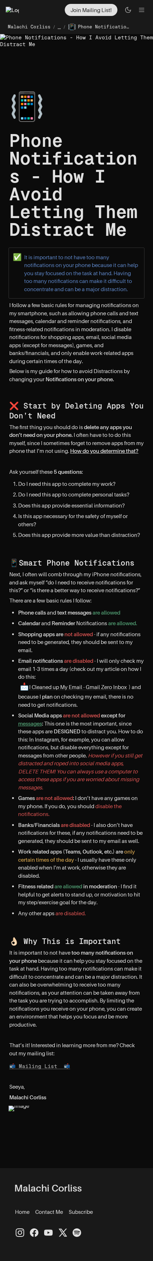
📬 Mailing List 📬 (39, 1066)
